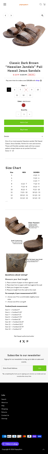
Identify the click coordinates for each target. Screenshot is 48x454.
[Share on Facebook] (20, 342)
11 (17, 95)
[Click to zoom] (42, 15)
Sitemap (4, 419)
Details (6, 136)
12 (23, 95)
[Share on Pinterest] (27, 342)
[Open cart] (44, 4)
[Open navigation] (7, 4)
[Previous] (5, 15)
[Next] (11, 15)
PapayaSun (18, 449)
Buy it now (24, 130)
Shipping (4, 409)
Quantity (24, 110)
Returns (4, 412)
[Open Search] (41, 4)
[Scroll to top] (43, 449)
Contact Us (5, 415)
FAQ (2, 406)
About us (4, 402)
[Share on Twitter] (23, 342)
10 (38, 90)
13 (30, 95)
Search (3, 399)
